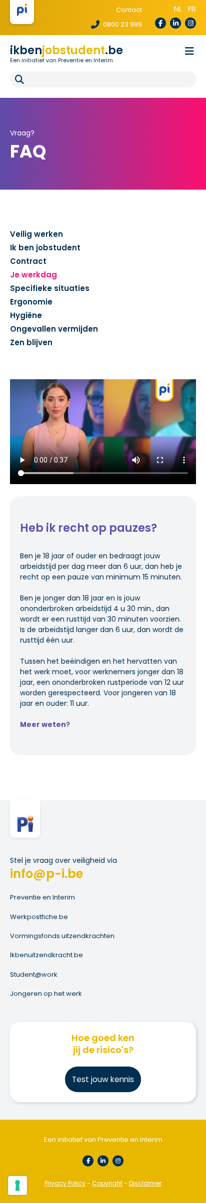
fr (192, 9)
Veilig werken (36, 234)
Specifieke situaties (50, 288)
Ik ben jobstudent (45, 247)
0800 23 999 (122, 24)
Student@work (34, 974)
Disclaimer (145, 1183)
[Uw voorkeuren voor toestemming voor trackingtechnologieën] (17, 1185)
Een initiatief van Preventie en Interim (61, 60)
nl (178, 9)
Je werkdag (33, 274)
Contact (129, 10)
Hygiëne (26, 315)
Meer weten (43, 724)
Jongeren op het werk (46, 993)
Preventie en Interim (42, 897)
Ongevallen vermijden (54, 329)
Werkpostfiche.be (39, 917)
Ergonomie (31, 301)
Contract (28, 261)
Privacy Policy (65, 1183)
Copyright (107, 1183)
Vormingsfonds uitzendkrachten (62, 936)
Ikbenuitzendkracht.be (46, 955)
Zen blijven (31, 342)
